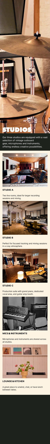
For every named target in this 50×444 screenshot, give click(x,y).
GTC (4, 440)
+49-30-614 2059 (16, 425)
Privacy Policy (9, 437)
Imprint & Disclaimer (13, 434)
